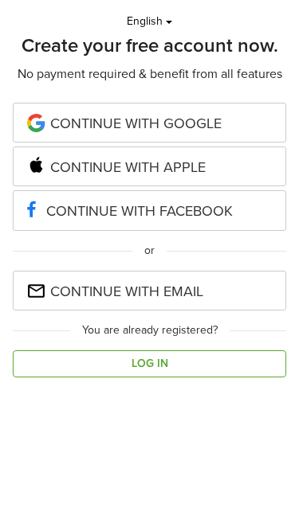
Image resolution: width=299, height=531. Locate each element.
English (146, 21)
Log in (150, 363)
